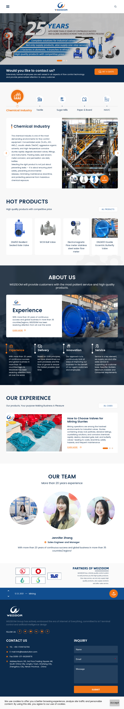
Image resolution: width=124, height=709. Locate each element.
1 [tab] (57, 60)
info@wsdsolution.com (23, 652)
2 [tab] (62, 60)
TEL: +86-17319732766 (20, 647)
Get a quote (106, 71)
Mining (32, 593)
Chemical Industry (32, 126)
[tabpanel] (62, 39)
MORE (104, 179)
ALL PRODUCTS (108, 209)
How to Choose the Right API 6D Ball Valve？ (89, 421)
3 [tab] (66, 60)
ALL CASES (108, 405)
